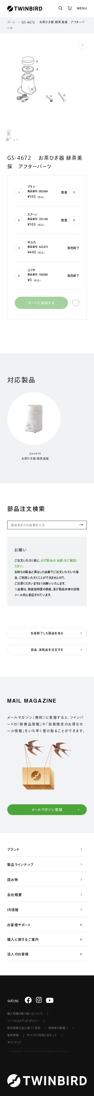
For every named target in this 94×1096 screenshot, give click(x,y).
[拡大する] (82, 45)
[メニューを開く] (82, 8)
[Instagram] (39, 999)
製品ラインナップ (20, 864)
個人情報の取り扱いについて (25, 1013)
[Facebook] (28, 999)
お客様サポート (19, 925)
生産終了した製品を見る (47, 633)
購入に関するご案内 (23, 939)
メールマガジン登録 (47, 809)
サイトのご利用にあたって (42, 1035)
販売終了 (73, 247)
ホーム (11, 22)
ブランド (13, 849)
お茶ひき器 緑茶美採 (35, 458)
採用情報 (13, 1035)
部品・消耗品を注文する (47, 649)
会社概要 (14, 894)
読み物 (12, 879)
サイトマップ (14, 1042)
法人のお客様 (18, 954)
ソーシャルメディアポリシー (23, 1020)
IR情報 (13, 909)
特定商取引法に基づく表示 (24, 1028)
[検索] (60, 8)
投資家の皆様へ (58, 1028)
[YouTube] (50, 1000)
